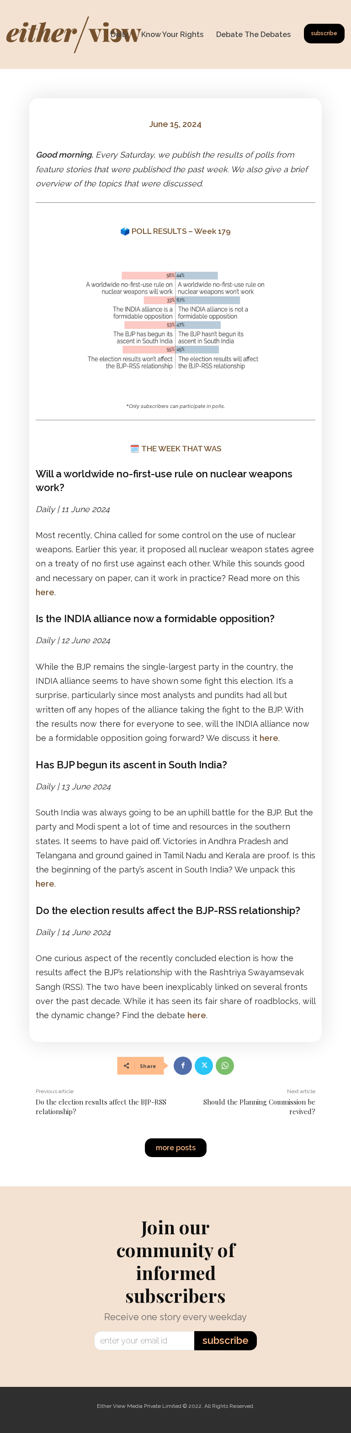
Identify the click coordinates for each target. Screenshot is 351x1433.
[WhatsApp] (225, 1066)
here (45, 592)
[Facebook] (183, 1066)
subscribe (225, 1340)
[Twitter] (204, 1066)
